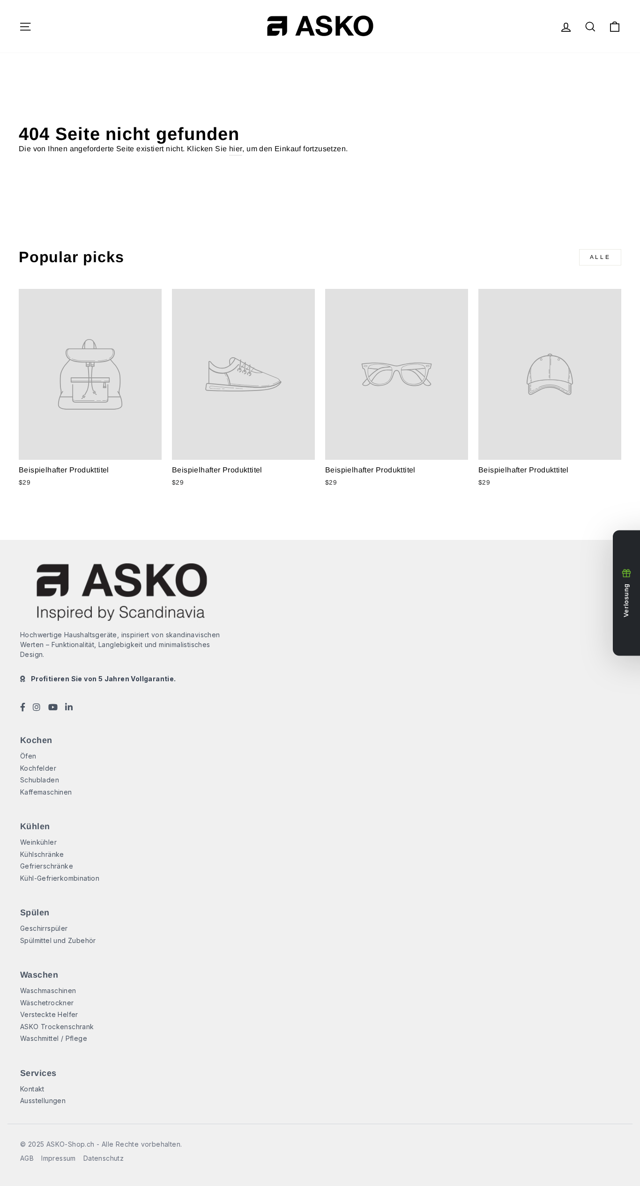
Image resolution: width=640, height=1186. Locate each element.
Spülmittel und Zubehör (58, 940)
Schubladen (39, 780)
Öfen (28, 756)
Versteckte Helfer (49, 1014)
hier (236, 149)
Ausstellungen (43, 1101)
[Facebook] (22, 708)
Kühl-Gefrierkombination (59, 878)
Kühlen (35, 826)
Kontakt (32, 1089)
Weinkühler (38, 842)
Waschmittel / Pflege (53, 1038)
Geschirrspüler (44, 928)
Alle (600, 257)
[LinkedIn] (69, 708)
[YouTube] (53, 708)
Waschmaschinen (48, 990)
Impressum (58, 1158)
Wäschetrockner (47, 1003)
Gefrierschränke (46, 866)
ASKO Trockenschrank (57, 1027)
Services (38, 1073)
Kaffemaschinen (46, 792)
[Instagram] (36, 708)
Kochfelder (38, 768)
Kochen (36, 740)
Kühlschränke (42, 854)
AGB (27, 1158)
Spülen (35, 912)
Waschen (39, 975)
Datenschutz (103, 1158)
